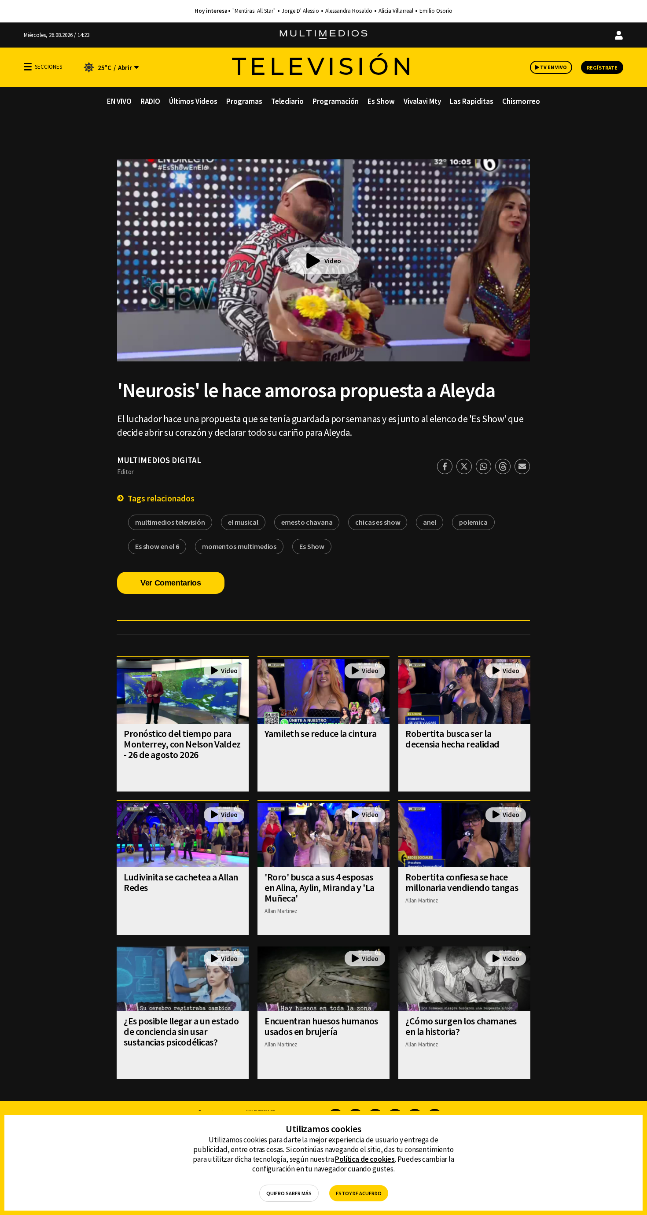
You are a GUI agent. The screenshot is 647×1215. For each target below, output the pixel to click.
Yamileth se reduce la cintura (320, 733)
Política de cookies (365, 1159)
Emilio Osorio (435, 11)
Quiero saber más (289, 1193)
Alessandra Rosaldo (348, 11)
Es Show (381, 101)
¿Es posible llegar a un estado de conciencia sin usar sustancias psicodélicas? (181, 1031)
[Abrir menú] (28, 66)
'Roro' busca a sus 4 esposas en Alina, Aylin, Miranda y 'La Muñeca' (320, 887)
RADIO (150, 101)
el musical (243, 522)
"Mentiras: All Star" (254, 11)
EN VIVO (119, 101)
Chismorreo (521, 101)
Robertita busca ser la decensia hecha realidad (452, 738)
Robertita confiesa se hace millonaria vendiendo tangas (461, 882)
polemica (473, 522)
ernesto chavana (307, 522)
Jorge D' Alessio (300, 11)
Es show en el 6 (157, 546)
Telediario (287, 101)
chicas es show (377, 522)
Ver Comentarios (170, 582)
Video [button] (332, 261)
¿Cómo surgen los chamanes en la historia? (461, 1026)
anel (429, 522)
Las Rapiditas (471, 101)
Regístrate (602, 67)
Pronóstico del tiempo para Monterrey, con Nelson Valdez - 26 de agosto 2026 (182, 744)
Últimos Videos (193, 101)
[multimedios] (323, 35)
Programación (335, 101)
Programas (244, 101)
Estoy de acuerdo (359, 1193)
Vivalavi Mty (422, 101)
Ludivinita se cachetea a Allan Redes (181, 882)
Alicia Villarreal (396, 11)
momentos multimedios (239, 546)
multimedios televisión (170, 522)
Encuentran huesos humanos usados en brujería (321, 1026)
